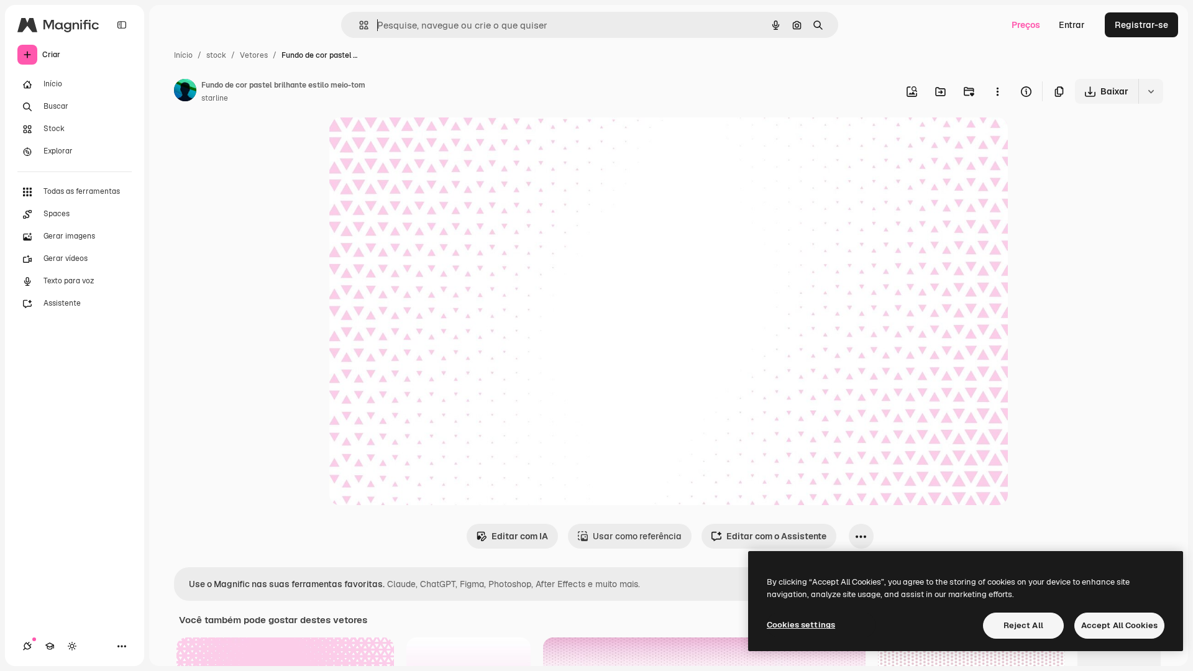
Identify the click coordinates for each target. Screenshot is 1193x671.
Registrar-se (1141, 24)
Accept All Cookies (1119, 625)
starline (214, 98)
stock (216, 55)
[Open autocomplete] (359, 25)
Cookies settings (801, 624)
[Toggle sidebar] (122, 25)
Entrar (1072, 24)
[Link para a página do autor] (185, 92)
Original (408, 141)
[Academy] (50, 646)
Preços (1026, 24)
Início (183, 55)
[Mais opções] (997, 91)
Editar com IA (519, 536)
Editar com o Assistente (776, 536)
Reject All (1023, 625)
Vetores (254, 55)
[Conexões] (27, 646)
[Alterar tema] (72, 646)
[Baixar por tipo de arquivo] (1150, 91)
